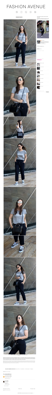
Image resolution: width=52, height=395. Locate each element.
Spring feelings (41, 82)
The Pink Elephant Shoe (7, 375)
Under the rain (41, 86)
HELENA (19, 355)
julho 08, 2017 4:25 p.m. (7, 384)
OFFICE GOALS (42, 74)
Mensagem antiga (32, 388)
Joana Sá (6, 380)
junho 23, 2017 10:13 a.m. (7, 378)
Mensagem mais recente (6, 388)
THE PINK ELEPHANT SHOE (8, 377)
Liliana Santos (7, 371)
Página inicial (20, 388)
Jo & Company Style (7, 383)
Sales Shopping (41, 78)
